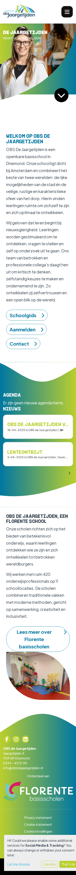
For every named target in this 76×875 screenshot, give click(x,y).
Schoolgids (23, 315)
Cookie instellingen (38, 831)
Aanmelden (22, 329)
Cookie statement (38, 824)
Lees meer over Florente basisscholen (34, 639)
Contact (19, 344)
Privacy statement (38, 817)
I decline (49, 864)
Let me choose (18, 864)
